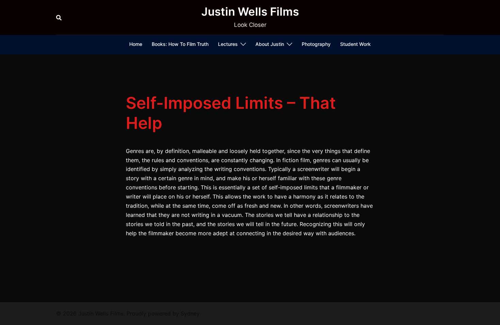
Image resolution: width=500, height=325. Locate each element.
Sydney (190, 313)
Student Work (355, 44)
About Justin (269, 44)
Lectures (228, 44)
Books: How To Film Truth (180, 44)
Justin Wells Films (250, 11)
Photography (316, 44)
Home (135, 44)
